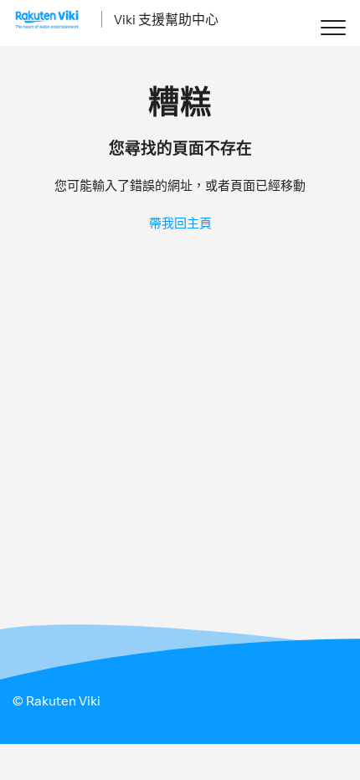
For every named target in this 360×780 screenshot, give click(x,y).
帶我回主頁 (180, 223)
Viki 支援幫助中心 (166, 19)
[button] (333, 27)
